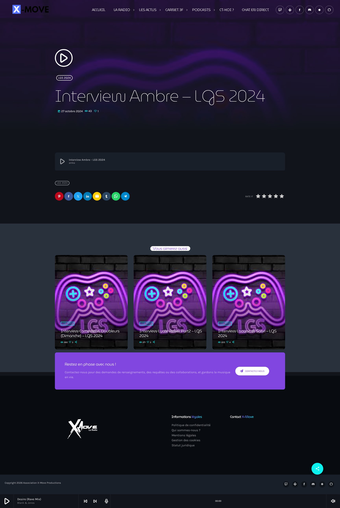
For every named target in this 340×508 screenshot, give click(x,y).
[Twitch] (280, 10)
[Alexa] (329, 10)
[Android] (319, 10)
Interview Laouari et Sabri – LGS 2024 (247, 333)
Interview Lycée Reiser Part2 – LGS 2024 (171, 333)
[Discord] (309, 10)
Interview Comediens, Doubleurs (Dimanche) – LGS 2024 (90, 333)
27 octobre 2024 (70, 111)
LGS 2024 (64, 78)
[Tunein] (289, 10)
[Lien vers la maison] (30, 10)
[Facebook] (299, 10)
